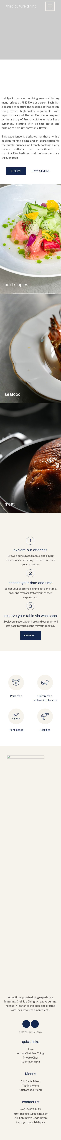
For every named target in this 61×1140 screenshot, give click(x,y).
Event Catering (30, 1061)
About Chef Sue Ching (30, 1053)
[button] (16, 171)
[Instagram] (35, 1024)
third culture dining (21, 6)
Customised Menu (30, 1089)
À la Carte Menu (30, 1081)
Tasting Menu (30, 1085)
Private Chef (30, 1057)
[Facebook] (26, 1024)
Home (30, 1049)
